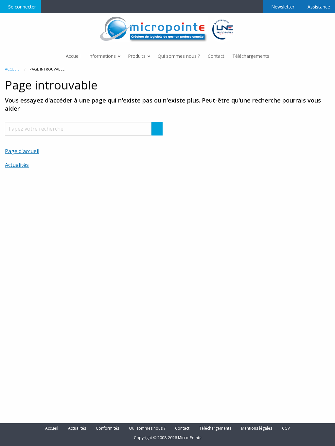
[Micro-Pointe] (154, 29)
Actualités (17, 164)
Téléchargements (215, 428)
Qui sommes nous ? (147, 428)
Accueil (12, 69)
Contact (182, 428)
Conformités (107, 428)
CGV (286, 428)
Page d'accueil (22, 151)
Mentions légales (256, 428)
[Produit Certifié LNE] (222, 29)
